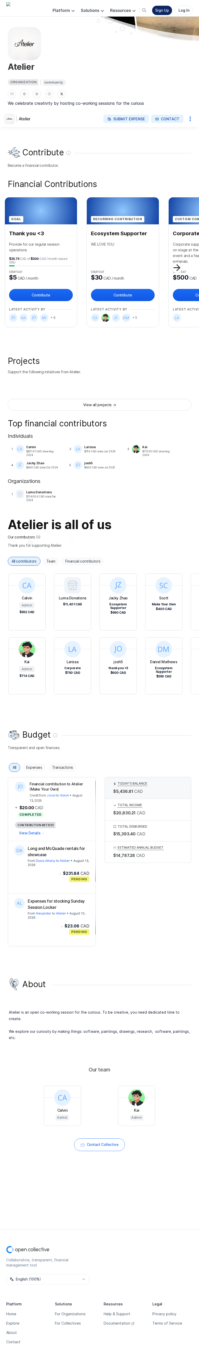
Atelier (24, 118)
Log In (184, 10)
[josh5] (13, 318)
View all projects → (99, 405)
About (11, 1332)
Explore (12, 1323)
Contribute (41, 295)
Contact (13, 1342)
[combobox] (47, 1279)
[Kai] (105, 318)
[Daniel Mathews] (126, 318)
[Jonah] (34, 318)
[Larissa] (177, 318)
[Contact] (12, 94)
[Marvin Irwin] (44, 318)
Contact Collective (103, 1144)
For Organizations (70, 1314)
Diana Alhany (45, 861)
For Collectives (68, 1323)
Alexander (43, 913)
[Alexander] (19, 903)
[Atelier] (10, 119)
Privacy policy (164, 1314)
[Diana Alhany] (19, 850)
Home (11, 1314)
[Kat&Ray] (23, 318)
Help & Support (117, 1314)
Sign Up (162, 10)
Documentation (117, 1323)
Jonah (51, 795)
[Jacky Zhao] (116, 318)
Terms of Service (167, 1323)
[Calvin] (95, 318)
